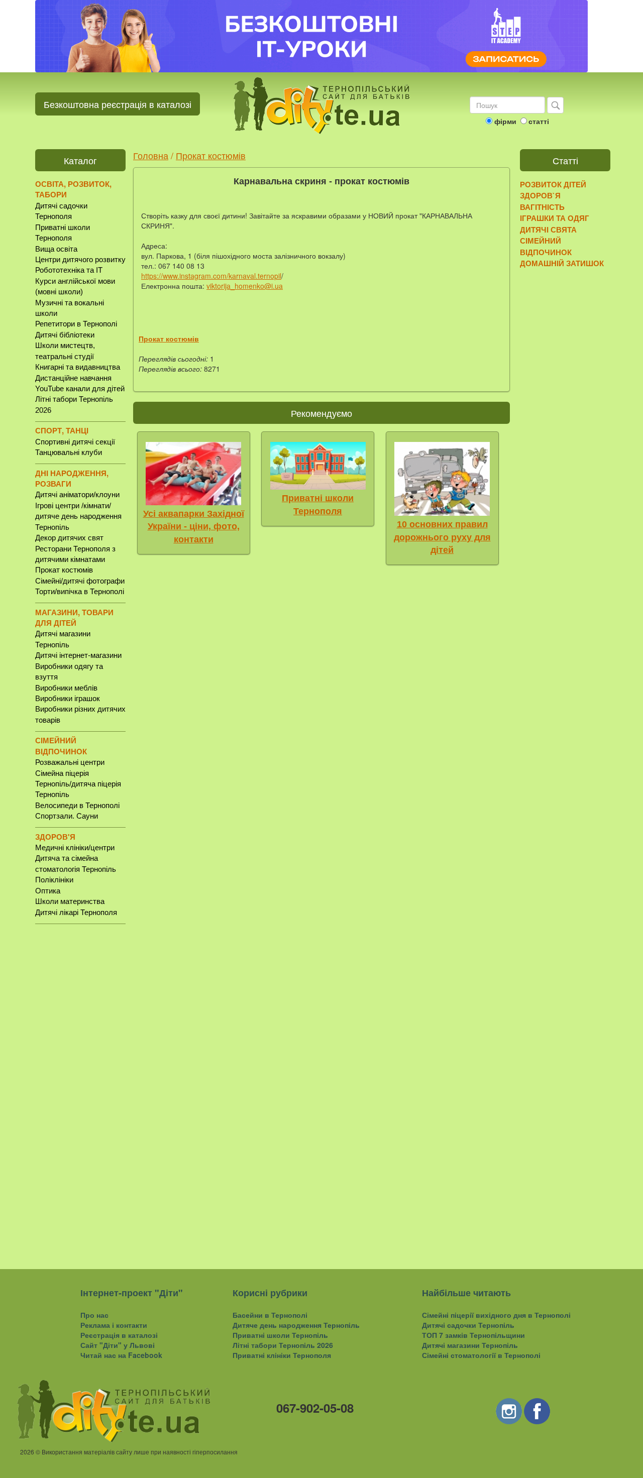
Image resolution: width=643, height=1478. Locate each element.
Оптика (47, 890)
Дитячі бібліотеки (64, 334)
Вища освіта (56, 249)
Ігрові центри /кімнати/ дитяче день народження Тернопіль (78, 516)
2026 (27, 1451)
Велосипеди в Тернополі (77, 805)
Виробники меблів (66, 688)
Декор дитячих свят (69, 537)
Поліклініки (54, 879)
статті (538, 121)
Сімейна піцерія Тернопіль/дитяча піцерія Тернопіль (78, 784)
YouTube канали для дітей (80, 388)
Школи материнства (69, 901)
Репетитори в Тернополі (76, 323)
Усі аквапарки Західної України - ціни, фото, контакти (193, 526)
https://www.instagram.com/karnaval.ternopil (211, 276)
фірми (505, 121)
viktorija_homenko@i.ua (244, 286)
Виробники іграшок (67, 698)
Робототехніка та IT (68, 270)
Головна (150, 155)
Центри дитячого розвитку (80, 259)
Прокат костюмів (64, 569)
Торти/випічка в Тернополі (79, 591)
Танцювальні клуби (68, 452)
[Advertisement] (80, 1088)
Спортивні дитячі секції (75, 441)
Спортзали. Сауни (66, 816)
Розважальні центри (69, 762)
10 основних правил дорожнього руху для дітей (442, 537)
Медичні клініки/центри (75, 847)
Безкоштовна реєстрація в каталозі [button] (117, 103)
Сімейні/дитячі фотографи (80, 581)
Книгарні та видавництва (77, 367)
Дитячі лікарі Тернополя (76, 912)
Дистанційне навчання (73, 378)
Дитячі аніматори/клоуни (77, 494)
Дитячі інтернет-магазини (78, 655)
